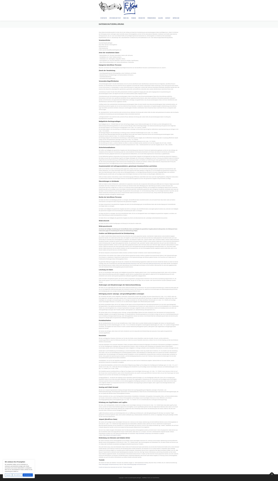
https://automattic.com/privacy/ (143, 433)
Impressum (176, 18)
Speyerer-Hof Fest (115, 18)
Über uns (126, 18)
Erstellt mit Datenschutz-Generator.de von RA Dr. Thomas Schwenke (115, 467)
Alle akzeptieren (28, 475)
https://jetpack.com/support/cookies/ (112, 435)
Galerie (160, 18)
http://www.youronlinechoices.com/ (154, 263)
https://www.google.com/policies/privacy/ (109, 464)
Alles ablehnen (17, 475)
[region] (19, 468)
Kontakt (167, 18)
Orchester (141, 18)
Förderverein (151, 18)
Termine (133, 18)
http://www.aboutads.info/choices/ (128, 263)
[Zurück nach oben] (271, 474)
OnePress (144, 477)
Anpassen (8, 475)
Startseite (103, 18)
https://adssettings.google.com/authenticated (135, 464)
